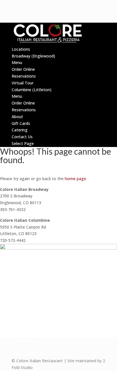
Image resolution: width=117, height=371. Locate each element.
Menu (17, 62)
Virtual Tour (23, 83)
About (17, 116)
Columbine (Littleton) (31, 89)
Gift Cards (21, 123)
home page (75, 178)
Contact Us (22, 136)
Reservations (24, 76)
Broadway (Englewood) (33, 56)
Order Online (23, 69)
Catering (20, 130)
